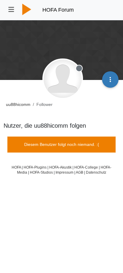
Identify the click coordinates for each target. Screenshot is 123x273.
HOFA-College (86, 167)
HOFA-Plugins (35, 167)
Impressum (64, 172)
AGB (79, 172)
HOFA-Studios (41, 172)
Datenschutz (96, 172)
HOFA (16, 167)
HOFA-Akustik (60, 167)
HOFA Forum (58, 10)
